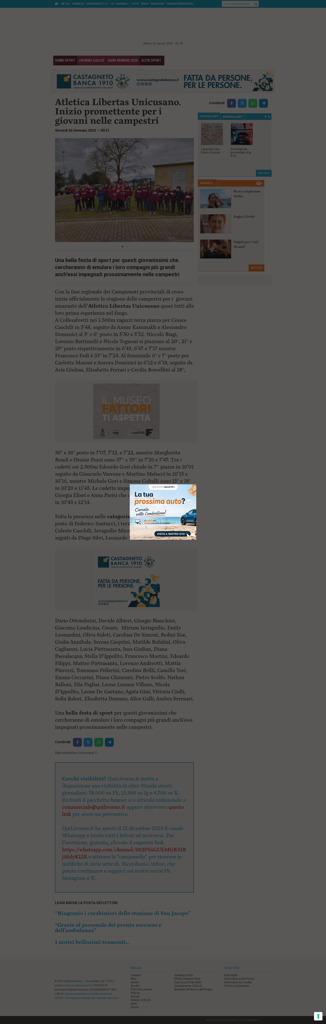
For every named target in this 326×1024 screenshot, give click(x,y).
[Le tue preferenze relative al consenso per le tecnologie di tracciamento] (318, 1016)
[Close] (196, 484)
